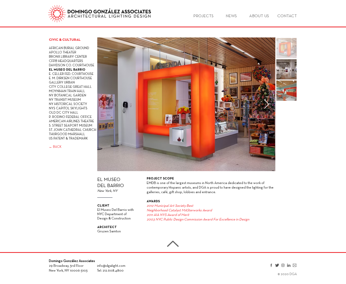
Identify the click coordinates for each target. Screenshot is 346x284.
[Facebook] (271, 265)
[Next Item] (267, 104)
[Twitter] (277, 265)
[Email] (295, 265)
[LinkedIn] (289, 265)
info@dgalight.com (111, 266)
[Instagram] (283, 265)
